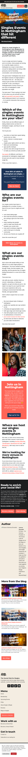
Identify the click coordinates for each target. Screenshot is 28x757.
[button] (26, 6)
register (6, 395)
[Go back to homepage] (3, 5)
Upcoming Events (5, 699)
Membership (4, 696)
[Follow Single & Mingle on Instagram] (12, 685)
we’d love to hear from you (10, 467)
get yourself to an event (12, 96)
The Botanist (6, 443)
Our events (5, 154)
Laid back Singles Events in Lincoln (11, 647)
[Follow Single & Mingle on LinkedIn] (19, 685)
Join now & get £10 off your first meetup (14, 1)
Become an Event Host (6, 723)
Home (2, 693)
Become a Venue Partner (7, 726)
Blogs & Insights (5, 710)
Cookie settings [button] (6, 753)
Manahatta (5, 445)
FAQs (2, 702)
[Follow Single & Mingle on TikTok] (15, 685)
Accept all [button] (14, 753)
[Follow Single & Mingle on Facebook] (8, 685)
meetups (21, 494)
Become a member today (7, 506)
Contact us (3, 734)
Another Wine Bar (20, 441)
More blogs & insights (6, 41)
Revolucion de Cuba (16, 443)
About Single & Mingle (6, 705)
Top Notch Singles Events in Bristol (11, 598)
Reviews (3, 707)
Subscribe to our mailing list (8, 737)
